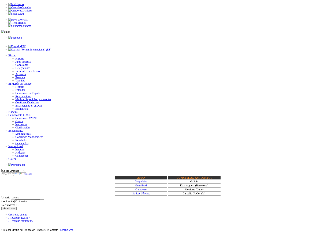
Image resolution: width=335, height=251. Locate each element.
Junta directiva (23, 61)
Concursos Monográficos (29, 136)
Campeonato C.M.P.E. (20, 114)
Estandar (20, 89)
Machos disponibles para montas (33, 99)
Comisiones (21, 64)
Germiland (141, 185)
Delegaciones (22, 67)
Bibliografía (21, 108)
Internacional (15, 146)
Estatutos (20, 77)
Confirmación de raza (27, 102)
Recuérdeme (8, 204)
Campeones (21, 155)
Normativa (21, 124)
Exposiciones (15, 130)
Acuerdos (20, 74)
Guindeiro (141, 189)
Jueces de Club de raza (27, 71)
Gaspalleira (141, 181)
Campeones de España (27, 93)
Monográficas (23, 133)
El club (12, 55)
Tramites (20, 80)
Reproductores (23, 96)
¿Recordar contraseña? (20, 220)
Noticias (12, 111)
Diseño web (66, 229)
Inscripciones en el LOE (28, 105)
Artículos (20, 152)
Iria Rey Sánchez (141, 193)
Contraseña (7, 201)
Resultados (21, 140)
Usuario (5, 197)
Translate (27, 173)
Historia (19, 58)
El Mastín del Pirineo (20, 83)
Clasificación (22, 127)
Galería (19, 121)
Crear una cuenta (17, 214)
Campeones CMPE (26, 118)
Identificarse (9, 208)
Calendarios (21, 143)
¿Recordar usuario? (19, 217)
